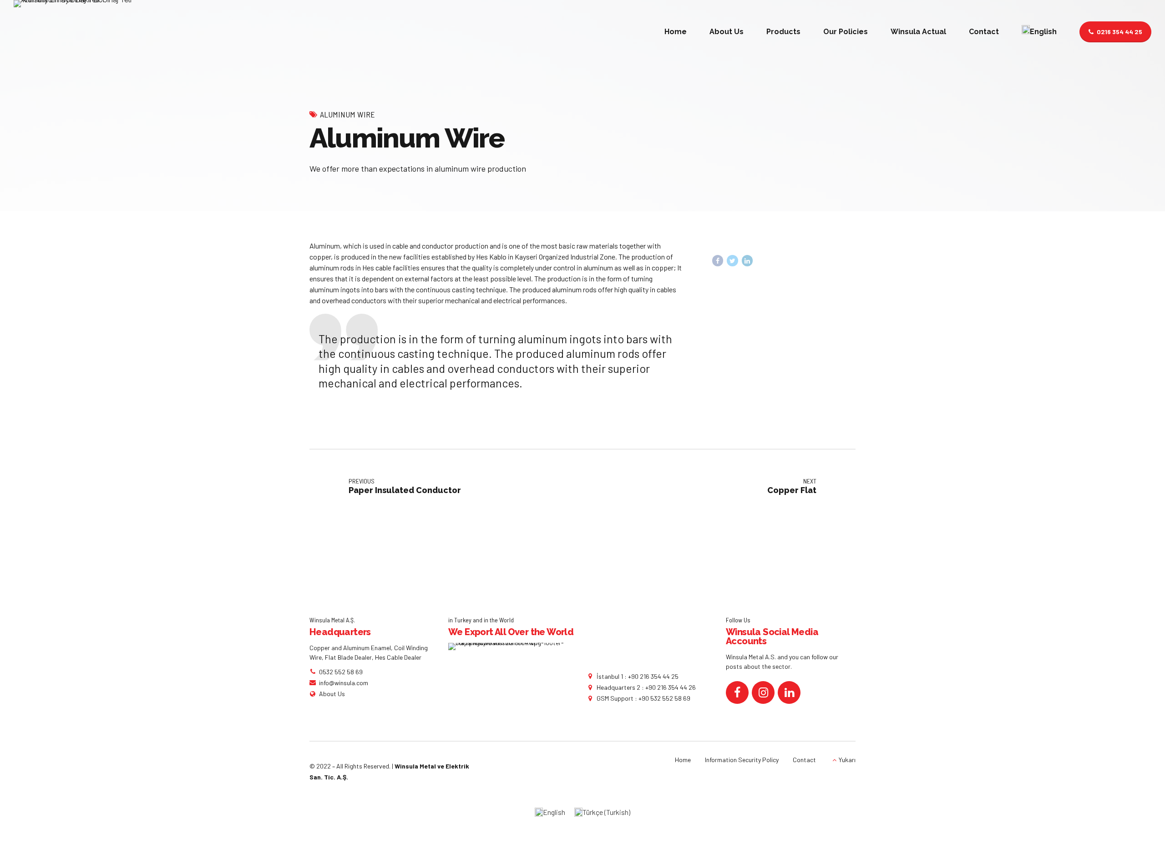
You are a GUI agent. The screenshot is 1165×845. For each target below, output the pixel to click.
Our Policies (845, 31)
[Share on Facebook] (718, 260)
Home (675, 31)
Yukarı (847, 760)
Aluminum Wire (347, 114)
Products (783, 31)
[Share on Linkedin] (747, 260)
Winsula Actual (918, 31)
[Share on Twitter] (732, 260)
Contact (984, 31)
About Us (726, 31)
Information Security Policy (742, 760)
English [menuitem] (554, 812)
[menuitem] (1039, 32)
